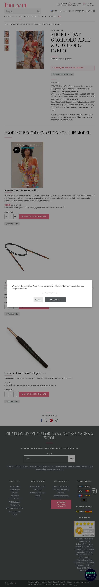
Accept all (55, 300)
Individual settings (49, 293)
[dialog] (49, 293)
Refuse (38, 300)
